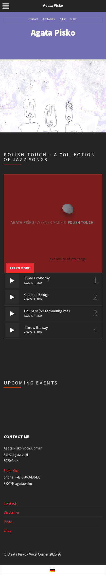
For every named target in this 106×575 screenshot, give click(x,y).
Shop (73, 19)
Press (62, 19)
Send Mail (11, 470)
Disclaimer (48, 19)
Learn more (20, 268)
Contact (33, 19)
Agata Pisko (53, 32)
